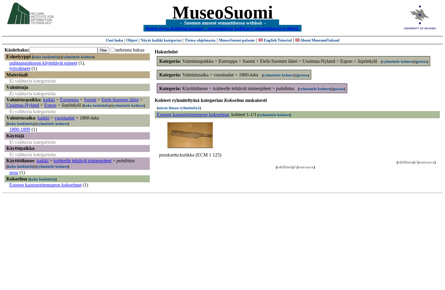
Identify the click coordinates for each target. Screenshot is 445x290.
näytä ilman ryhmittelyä (179, 108)
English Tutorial (277, 40)
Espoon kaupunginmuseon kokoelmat (45, 184)
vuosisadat (64, 117)
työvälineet (19, 68)
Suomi (90, 99)
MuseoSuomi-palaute (237, 40)
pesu (13, 172)
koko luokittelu (46, 57)
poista (422, 61)
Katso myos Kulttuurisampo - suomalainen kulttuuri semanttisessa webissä (222, 28)
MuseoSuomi (222, 12)
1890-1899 (19, 129)
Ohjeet (131, 40)
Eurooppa (69, 99)
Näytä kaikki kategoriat (162, 40)
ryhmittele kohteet (77, 57)
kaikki (49, 99)
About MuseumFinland (319, 40)
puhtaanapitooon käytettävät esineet (43, 63)
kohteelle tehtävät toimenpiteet (82, 160)
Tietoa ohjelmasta (200, 40)
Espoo (50, 105)
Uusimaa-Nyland (22, 105)
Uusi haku (114, 40)
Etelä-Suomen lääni (120, 99)
